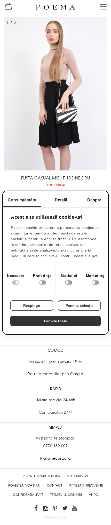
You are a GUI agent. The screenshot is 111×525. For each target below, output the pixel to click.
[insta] (46, 509)
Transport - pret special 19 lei (55, 361)
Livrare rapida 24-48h (55, 400)
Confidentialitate (28, 495)
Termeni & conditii (66, 495)
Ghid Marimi (77, 476)
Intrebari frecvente (86, 485)
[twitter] (65, 509)
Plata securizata (55, 458)
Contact (54, 485)
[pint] (55, 509)
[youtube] (75, 509)
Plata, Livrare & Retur (41, 476)
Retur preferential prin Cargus (55, 374)
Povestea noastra (24, 485)
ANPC (93, 495)
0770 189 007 (55, 446)
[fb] (36, 509)
